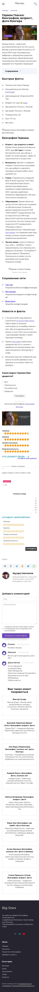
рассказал (16, 342)
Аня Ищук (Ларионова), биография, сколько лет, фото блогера (19, 749)
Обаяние (6, 521)
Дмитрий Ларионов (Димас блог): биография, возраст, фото (19, 724)
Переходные (10, 385)
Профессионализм (10, 534)
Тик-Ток (9, 285)
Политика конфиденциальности (23, 986)
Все (6, 382)
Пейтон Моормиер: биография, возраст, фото (19, 798)
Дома (4, 969)
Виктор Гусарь (19, 699)
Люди (4, 974)
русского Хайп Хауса (25, 321)
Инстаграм (10, 292)
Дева (25, 103)
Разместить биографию (11, 952)
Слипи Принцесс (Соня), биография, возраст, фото (19, 876)
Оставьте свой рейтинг (27, 458)
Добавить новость (9, 955)
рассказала (10, 233)
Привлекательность (10, 541)
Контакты (6, 949)
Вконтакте (10, 301)
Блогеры (8, 36)
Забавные (8, 391)
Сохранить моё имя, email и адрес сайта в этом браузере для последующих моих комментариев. (19, 628)
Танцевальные (10, 388)
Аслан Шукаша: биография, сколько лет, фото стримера (19, 850)
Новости (5, 977)
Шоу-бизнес (7, 971)
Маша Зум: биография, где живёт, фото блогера (19, 824)
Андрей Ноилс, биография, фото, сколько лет (19, 774)
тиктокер (10, 92)
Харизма (6, 528)
